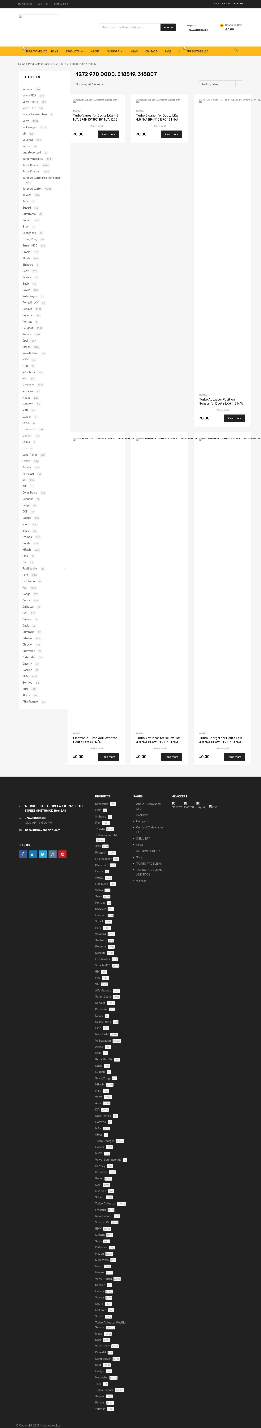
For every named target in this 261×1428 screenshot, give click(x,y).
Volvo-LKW (29, 108)
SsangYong (29, 232)
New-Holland (30, 353)
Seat (26, 271)
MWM (25, 359)
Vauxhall (28, 139)
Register (237, 3)
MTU (25, 365)
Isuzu (26, 530)
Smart (27, 252)
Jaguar (27, 517)
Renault (27, 308)
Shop (139, 857)
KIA (24, 479)
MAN (25, 410)
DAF (25, 612)
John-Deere (30, 492)
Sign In (226, 3)
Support (113, 51)
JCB (25, 511)
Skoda (26, 258)
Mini (25, 378)
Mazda (27, 397)
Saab (26, 283)
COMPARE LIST (62, 4)
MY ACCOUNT (25, 4)
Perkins (27, 334)
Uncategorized (32, 152)
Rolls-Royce (30, 296)
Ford (25, 574)
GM (24, 562)
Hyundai (27, 537)
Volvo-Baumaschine (35, 114)
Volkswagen (30, 127)
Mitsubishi (29, 372)
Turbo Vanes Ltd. (33, 158)
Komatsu (28, 473)
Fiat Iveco (29, 581)
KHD (25, 486)
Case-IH (27, 663)
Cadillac (27, 670)
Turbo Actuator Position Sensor (42, 177)
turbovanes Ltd (50, 1425)
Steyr (26, 226)
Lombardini (29, 429)
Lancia (27, 461)
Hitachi (27, 549)
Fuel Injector (30, 568)
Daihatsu (28, 606)
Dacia (26, 625)
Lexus (26, 441)
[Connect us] (23, 854)
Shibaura (28, 264)
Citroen (27, 638)
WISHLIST (43, 4)
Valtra (26, 146)
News (134, 51)
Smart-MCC (30, 245)
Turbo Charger (31, 171)
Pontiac (27, 321)
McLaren (28, 391)
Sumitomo (29, 213)
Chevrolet (29, 650)
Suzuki (27, 207)
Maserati (28, 404)
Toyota (27, 195)
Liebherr (27, 435)
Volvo (26, 120)
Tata (25, 201)
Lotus (26, 422)
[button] (236, 51)
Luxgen (27, 416)
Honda (26, 543)
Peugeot (28, 328)
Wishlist (141, 881)
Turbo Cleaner (31, 165)
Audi (25, 688)
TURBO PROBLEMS (149, 863)
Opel (25, 340)
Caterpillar (29, 657)
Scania (27, 277)
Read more (108, 134)
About (95, 51)
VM (24, 133)
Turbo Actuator (32, 188)
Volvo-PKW (29, 95)
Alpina (26, 695)
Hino (25, 555)
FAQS (168, 51)
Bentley (27, 682)
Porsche (28, 315)
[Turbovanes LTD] (38, 17)
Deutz (77, 110)
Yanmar (27, 89)
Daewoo (27, 619)
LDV (25, 448)
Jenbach (28, 498)
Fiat (25, 587)
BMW (25, 676)
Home (21, 64)
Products (72, 51)
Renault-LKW (31, 302)
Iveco (26, 524)
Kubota (27, 467)
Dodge (26, 594)
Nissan (27, 346)
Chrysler (28, 644)
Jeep (26, 505)
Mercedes (28, 385)
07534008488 (195, 30)
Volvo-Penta (30, 101)
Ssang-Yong (30, 239)
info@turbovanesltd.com (42, 830)
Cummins (28, 631)
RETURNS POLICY (148, 851)
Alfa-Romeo (30, 701)
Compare (142, 821)
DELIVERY (143, 838)
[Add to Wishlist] (118, 101)
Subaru (27, 220)
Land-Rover (30, 454)
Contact (151, 51)
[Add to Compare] (118, 107)
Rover (26, 289)
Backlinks (142, 815)
